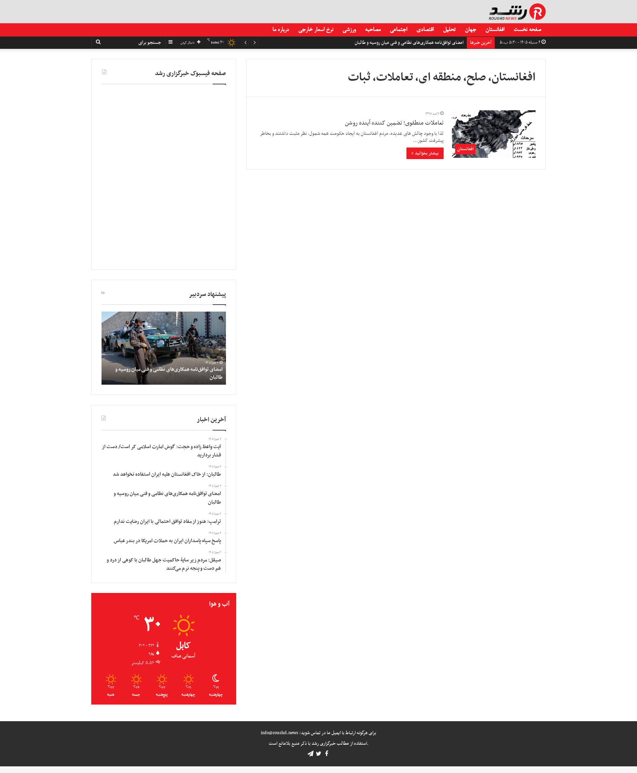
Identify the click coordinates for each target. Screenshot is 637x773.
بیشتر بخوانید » (425, 153)
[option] (164, 348)
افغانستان (494, 30)
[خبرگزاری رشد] (517, 11)
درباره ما (280, 30)
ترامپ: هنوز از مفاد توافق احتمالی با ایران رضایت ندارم (415, 43)
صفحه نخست (527, 30)
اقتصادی (425, 30)
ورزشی (349, 30)
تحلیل (449, 30)
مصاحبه (373, 30)
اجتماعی (398, 30)
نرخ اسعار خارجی (315, 30)
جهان (470, 30)
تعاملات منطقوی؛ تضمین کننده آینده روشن (394, 123)
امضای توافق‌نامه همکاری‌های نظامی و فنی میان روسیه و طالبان (169, 373)
